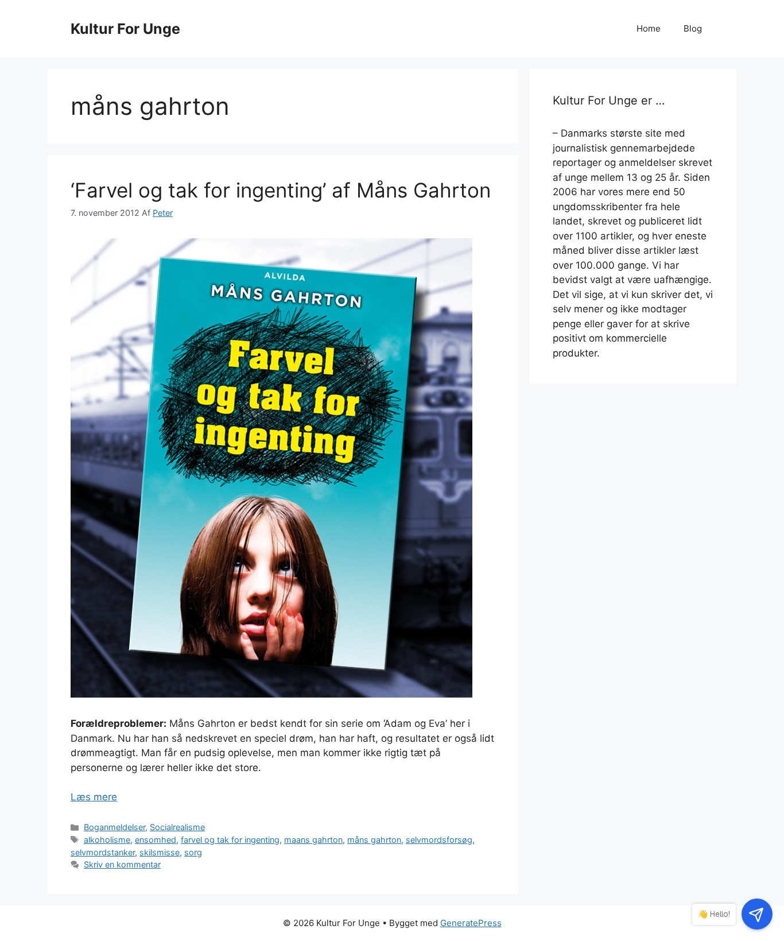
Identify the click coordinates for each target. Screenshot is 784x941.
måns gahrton (374, 840)
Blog (693, 28)
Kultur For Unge (125, 28)
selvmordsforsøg (439, 840)
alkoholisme (107, 840)
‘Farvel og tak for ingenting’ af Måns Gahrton (281, 190)
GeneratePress (471, 922)
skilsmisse (159, 852)
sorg (193, 852)
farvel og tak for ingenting (230, 840)
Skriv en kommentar (122, 864)
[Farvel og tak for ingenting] (271, 694)
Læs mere (94, 797)
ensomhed (155, 840)
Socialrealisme (177, 827)
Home (648, 28)
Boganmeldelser (114, 827)
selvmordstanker (103, 852)
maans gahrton (313, 840)
